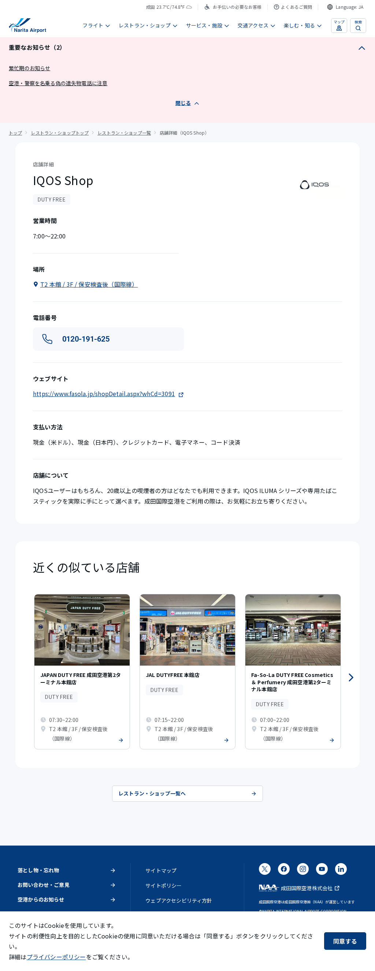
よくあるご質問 (296, 7)
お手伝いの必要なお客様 (237, 7)
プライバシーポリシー (56, 956)
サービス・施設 (204, 25)
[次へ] (351, 678)
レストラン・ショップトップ (60, 132)
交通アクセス (253, 25)
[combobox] (345, 6)
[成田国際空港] (27, 25)
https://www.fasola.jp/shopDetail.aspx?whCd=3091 (104, 393)
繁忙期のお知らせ (29, 68)
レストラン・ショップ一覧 (124, 132)
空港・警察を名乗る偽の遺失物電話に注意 (58, 83)
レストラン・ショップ (145, 25)
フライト (92, 25)
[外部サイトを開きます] (265, 871)
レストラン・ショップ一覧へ (152, 793)
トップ (15, 132)
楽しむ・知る (299, 25)
